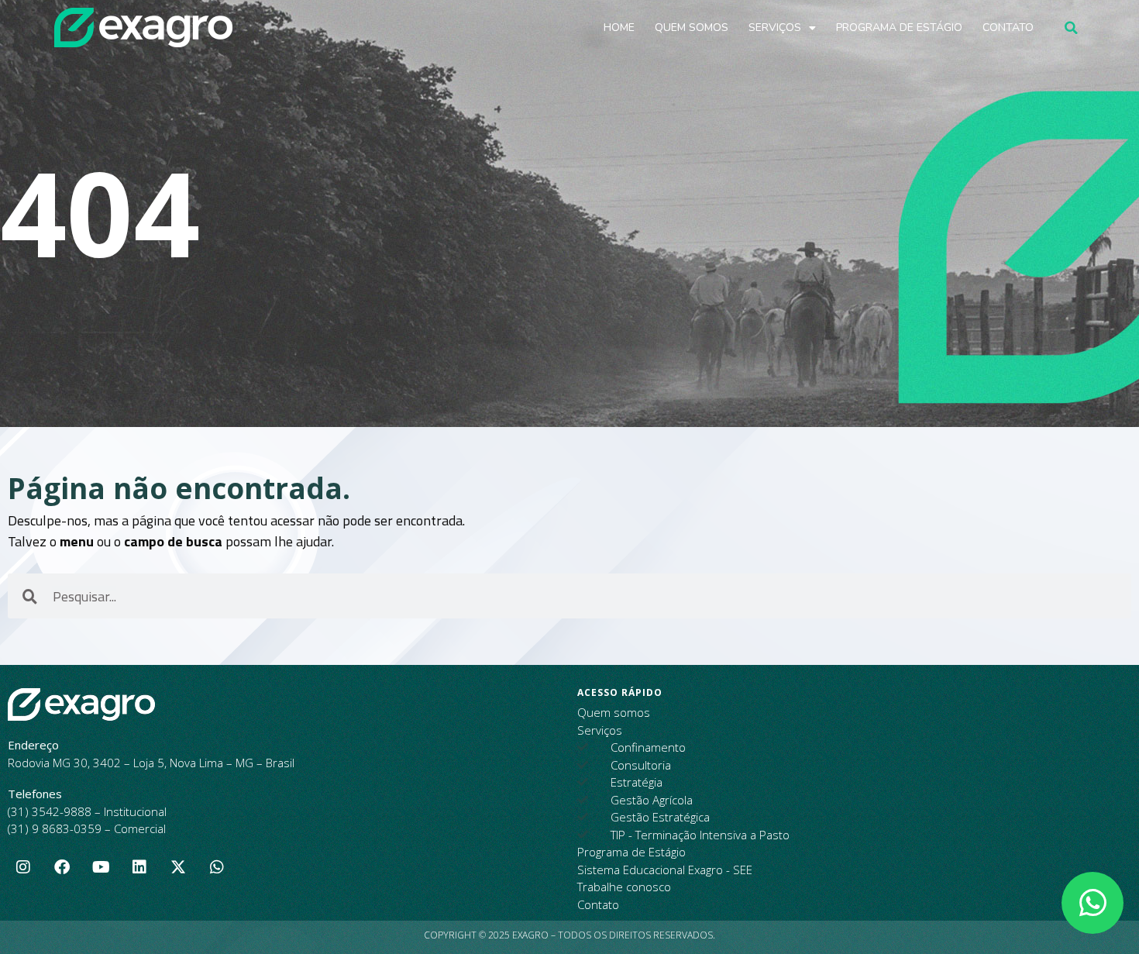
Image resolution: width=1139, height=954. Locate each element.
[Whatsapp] (216, 867)
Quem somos (691, 27)
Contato (1008, 27)
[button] (1070, 28)
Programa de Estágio (899, 27)
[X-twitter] (178, 867)
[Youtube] (100, 867)
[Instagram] (23, 867)
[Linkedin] (139, 867)
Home (619, 27)
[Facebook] (61, 867)
